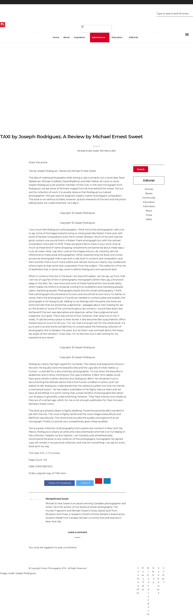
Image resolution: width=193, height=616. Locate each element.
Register (4, 13)
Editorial (133, 37)
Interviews (149, 206)
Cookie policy (138, 580)
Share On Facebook (60, 483)
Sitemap (153, 575)
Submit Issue (158, 580)
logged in (49, 547)
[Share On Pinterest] (98, 481)
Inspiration (79, 37)
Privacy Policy (143, 579)
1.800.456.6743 (185, 18)
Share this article (38, 162)
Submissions (98, 37)
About (66, 37)
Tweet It (85, 483)
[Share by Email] (107, 481)
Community (148, 197)
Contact (163, 575)
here (63, 473)
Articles (149, 189)
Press (149, 215)
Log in (15, 13)
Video (149, 219)
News (149, 210)
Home (56, 37)
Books (96, 146)
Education (117, 37)
